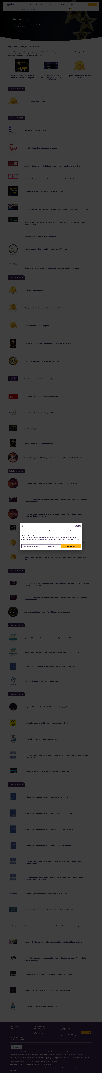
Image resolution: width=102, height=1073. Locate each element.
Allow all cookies (71, 546)
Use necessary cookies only (31, 546)
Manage (50, 546)
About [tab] (71, 530)
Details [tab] (51, 530)
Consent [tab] (30, 530)
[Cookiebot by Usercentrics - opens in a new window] (75, 526)
